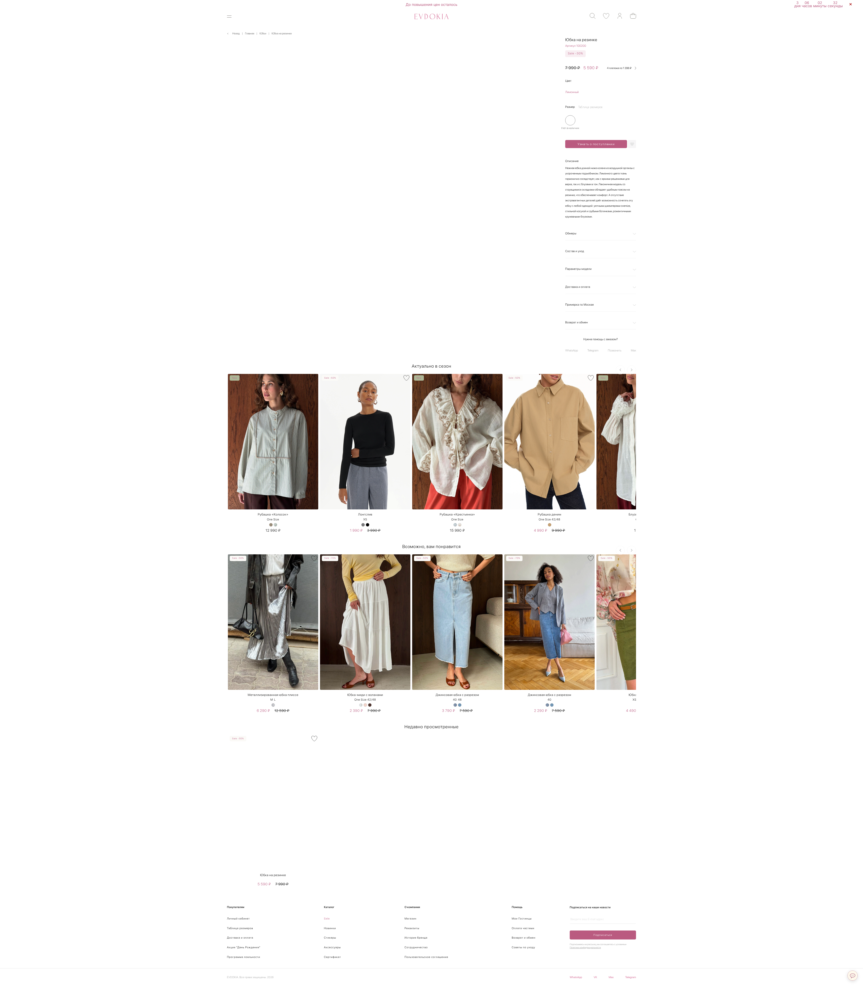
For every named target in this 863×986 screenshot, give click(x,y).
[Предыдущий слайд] (620, 369)
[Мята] (275, 524)
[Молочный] (459, 524)
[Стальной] (273, 705)
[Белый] (361, 705)
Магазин (410, 918)
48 (460, 700)
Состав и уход (574, 251)
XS (365, 519)
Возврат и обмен (576, 322)
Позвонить (614, 350)
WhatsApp (571, 350)
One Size (273, 519)
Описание (572, 161)
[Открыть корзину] (631, 16)
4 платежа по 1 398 (619, 68)
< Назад (233, 33)
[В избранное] (314, 378)
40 (455, 700)
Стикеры (330, 937)
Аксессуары (332, 947)
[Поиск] (590, 16)
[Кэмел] (549, 524)
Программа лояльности (243, 957)
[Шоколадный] (369, 705)
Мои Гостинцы (522, 918)
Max (633, 350)
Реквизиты (412, 928)
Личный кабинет (238, 918)
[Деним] (455, 705)
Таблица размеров (240, 928)
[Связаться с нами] (852, 975)
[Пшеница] (271, 524)
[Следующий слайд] (631, 369)
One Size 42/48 (549, 519)
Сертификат (332, 957)
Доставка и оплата (577, 287)
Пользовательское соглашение (426, 957)
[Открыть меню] (232, 16)
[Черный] (367, 524)
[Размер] (570, 120)
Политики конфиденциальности (585, 947)
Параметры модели (578, 269)
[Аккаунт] (617, 16)
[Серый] (363, 524)
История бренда (416, 937)
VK (595, 977)
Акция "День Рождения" (243, 947)
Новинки (330, 928)
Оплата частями (523, 928)
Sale (327, 918)
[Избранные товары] (604, 16)
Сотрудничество (416, 947)
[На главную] (431, 16)
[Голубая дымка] (455, 524)
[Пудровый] (365, 705)
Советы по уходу (523, 947)
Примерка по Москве (579, 304)
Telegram (592, 350)
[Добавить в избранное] (632, 144)
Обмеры (570, 233)
